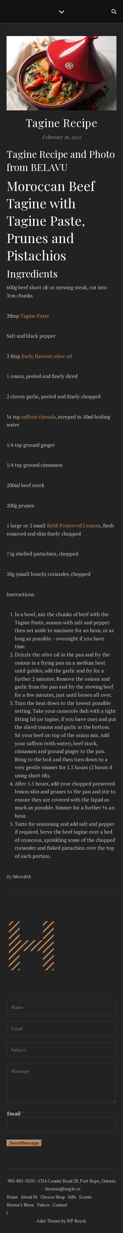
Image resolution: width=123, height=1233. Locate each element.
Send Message (24, 1143)
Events (85, 1197)
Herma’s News (20, 1205)
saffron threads (38, 416)
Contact (59, 1205)
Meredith (22, 876)
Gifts (72, 1197)
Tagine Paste (34, 316)
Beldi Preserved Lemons (74, 525)
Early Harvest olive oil (47, 356)
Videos (43, 1205)
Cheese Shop (52, 1197)
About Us (29, 1197)
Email (15, 1113)
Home (12, 1197)
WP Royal (76, 1221)
